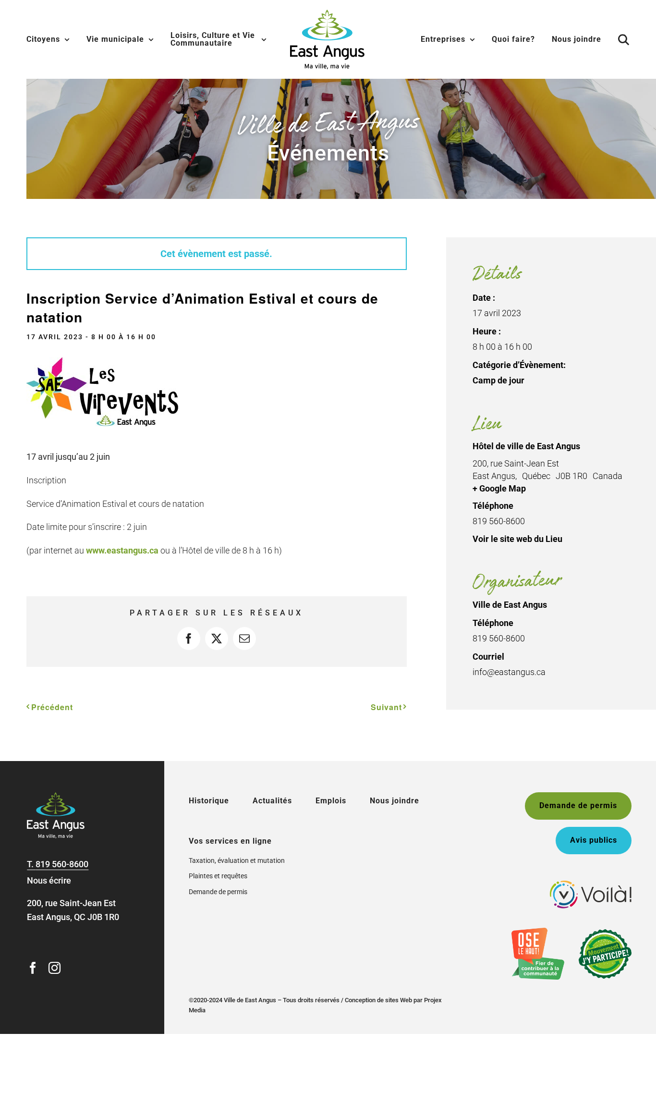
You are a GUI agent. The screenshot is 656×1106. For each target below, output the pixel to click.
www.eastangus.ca (122, 550)
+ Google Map (499, 488)
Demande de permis (218, 892)
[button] (624, 39)
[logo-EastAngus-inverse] (56, 796)
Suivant (386, 707)
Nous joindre (394, 800)
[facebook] (33, 968)
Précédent (52, 707)
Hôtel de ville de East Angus (526, 446)
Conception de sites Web (378, 1000)
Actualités (272, 800)
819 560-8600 (62, 864)
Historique (209, 800)
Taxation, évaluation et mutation (237, 860)
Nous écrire (49, 880)
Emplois (331, 800)
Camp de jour (498, 380)
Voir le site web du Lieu (517, 539)
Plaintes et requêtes (218, 876)
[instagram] (55, 968)
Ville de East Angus (510, 605)
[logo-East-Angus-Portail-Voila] (591, 885)
